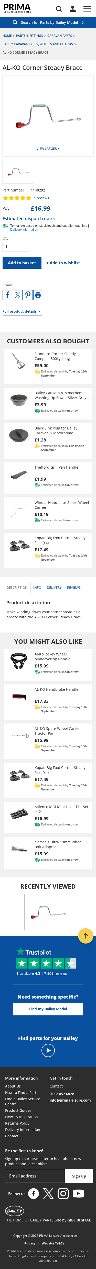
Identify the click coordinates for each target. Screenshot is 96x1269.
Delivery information (24, 229)
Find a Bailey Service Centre (22, 1101)
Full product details (20, 311)
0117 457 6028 (62, 1093)
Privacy (30, 1243)
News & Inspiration (21, 1116)
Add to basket (22, 263)
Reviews (74, 587)
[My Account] (73, 9)
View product (48, 366)
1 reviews (41, 198)
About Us (13, 1086)
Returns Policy (17, 1123)
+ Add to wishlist (63, 263)
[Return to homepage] (17, 8)
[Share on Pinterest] (28, 295)
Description (17, 587)
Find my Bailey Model (48, 1008)
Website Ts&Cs (53, 1243)
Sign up (79, 1176)
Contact (11, 1136)
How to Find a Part (20, 1092)
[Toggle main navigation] (87, 8)
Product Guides (18, 1110)
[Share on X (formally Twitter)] (18, 295)
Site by (73, 1220)
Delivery (54, 587)
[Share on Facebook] (7, 295)
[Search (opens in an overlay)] (59, 9)
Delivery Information (22, 1129)
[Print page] (38, 295)
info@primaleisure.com (70, 1100)
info (38, 587)
